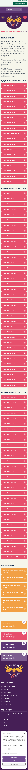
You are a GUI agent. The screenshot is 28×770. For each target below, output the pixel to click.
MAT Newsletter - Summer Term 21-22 (12, 609)
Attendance (7, 717)
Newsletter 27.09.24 (8, 374)
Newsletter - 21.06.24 (9, 418)
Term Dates (7, 720)
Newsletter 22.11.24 (8, 337)
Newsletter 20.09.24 (8, 380)
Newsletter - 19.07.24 (9, 397)
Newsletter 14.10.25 (8, 176)
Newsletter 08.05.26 (8, 107)
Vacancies (7, 698)
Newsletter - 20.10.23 (9, 541)
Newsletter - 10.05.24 (9, 445)
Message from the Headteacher (13, 714)
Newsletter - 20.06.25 (9, 209)
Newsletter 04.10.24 (8, 369)
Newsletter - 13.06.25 (9, 214)
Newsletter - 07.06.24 (9, 429)
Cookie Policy (8, 701)
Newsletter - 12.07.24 (9, 402)
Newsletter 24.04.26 (8, 112)
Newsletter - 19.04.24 (9, 461)
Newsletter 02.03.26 (8, 123)
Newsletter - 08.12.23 (9, 525)
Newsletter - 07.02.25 (9, 289)
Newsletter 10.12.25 (8, 149)
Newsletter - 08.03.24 (9, 477)
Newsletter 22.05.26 (8, 101)
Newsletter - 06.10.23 (9, 551)
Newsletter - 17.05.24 (9, 439)
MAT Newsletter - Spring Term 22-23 (12, 601)
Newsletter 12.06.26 (8, 96)
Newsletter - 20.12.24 (9, 316)
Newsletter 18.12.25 (8, 144)
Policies (6, 689)
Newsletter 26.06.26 (8, 91)
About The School (14, 31)
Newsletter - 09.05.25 (9, 236)
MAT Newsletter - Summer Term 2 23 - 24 (12, 571)
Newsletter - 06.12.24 (9, 326)
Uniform (6, 723)
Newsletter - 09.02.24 (9, 493)
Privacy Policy (8, 704)
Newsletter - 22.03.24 (9, 466)
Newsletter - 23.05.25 (9, 225)
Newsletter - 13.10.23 (9, 546)
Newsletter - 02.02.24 (9, 498)
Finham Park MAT (9, 686)
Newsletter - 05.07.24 (9, 407)
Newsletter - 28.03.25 (9, 257)
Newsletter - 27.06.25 (9, 204)
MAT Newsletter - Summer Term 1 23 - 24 (12, 579)
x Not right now (22, 0)
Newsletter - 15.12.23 (9, 519)
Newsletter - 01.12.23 (9, 530)
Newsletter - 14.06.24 (9, 423)
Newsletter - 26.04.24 (9, 455)
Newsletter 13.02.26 (8, 128)
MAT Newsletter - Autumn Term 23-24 (12, 594)
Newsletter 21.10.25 (8, 171)
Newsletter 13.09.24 (8, 385)
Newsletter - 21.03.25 (9, 262)
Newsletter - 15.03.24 (9, 471)
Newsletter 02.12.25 (8, 155)
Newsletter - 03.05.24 (9, 450)
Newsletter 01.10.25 (8, 181)
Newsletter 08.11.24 (8, 348)
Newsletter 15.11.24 (8, 342)
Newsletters (7, 692)
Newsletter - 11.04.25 (9, 246)
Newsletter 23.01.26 (8, 139)
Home (3, 31)
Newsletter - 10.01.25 (9, 310)
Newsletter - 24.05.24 (9, 434)
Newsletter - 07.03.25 (9, 273)
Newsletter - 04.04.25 (9, 252)
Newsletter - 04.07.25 (9, 198)
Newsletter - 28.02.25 (9, 278)
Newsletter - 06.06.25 (9, 220)
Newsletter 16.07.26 (8, 85)
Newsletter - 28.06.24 (9, 413)
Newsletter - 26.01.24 (9, 503)
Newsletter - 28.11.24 (9, 332)
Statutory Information (10, 695)
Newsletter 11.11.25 (8, 165)
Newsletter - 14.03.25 (9, 268)
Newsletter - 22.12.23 (9, 514)
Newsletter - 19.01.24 (9, 509)
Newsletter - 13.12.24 (9, 321)
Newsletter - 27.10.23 (9, 535)
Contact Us (7, 726)
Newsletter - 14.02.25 (9, 284)
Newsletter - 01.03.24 (9, 482)
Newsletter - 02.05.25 (9, 241)
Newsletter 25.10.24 (8, 353)
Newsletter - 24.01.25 (9, 300)
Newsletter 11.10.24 (8, 364)
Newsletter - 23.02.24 (9, 487)
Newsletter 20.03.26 (8, 117)
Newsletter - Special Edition (11, 133)
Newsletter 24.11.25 (8, 160)
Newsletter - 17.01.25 (9, 305)
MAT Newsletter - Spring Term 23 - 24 (12, 586)
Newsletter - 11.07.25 (9, 193)
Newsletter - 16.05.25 (9, 230)
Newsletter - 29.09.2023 (10, 557)
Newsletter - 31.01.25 (9, 294)
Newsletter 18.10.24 (8, 358)
